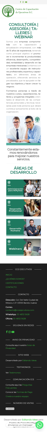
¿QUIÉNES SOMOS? (15, 279)
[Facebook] (7, 332)
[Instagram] (9, 332)
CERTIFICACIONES (15, 283)
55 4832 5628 (19, 318)
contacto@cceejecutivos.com (20, 310)
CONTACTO (11, 287)
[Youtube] (13, 332)
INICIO (9, 275)
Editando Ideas (29, 360)
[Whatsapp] (39, 425)
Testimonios (15, 372)
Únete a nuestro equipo (17, 396)
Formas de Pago (24, 392)
